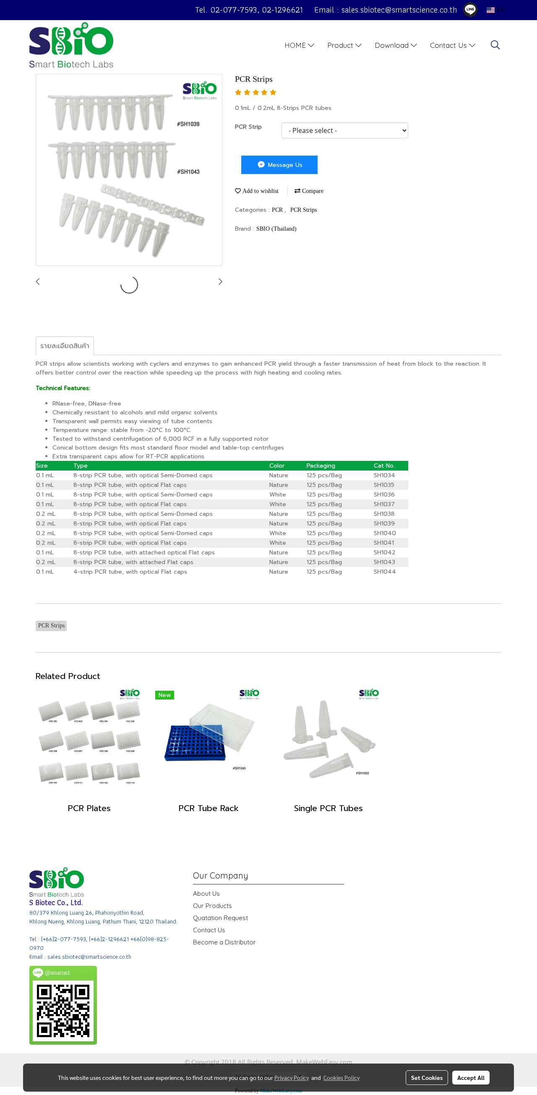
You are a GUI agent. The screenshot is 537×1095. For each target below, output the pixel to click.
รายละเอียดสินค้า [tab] (64, 346)
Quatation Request (220, 918)
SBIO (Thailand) (276, 229)
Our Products (212, 906)
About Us (206, 893)
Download (393, 44)
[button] (495, 45)
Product (341, 44)
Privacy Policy (291, 1077)
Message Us (284, 165)
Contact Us (449, 44)
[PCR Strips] (129, 170)
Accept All (471, 1077)
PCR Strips (303, 210)
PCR (278, 210)
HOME (296, 44)
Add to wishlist (260, 191)
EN (499, 10)
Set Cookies (427, 1077)
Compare (311, 191)
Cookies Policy (341, 1077)
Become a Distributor (224, 942)
